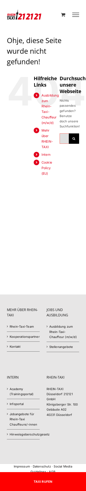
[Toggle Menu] (76, 15)
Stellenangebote (61, 347)
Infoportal (17, 404)
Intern (46, 154)
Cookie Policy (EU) (47, 167)
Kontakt (15, 346)
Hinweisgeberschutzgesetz (23, 434)
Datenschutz (42, 466)
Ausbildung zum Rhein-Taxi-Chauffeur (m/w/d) (63, 332)
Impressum (22, 466)
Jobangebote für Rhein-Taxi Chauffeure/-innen (23, 419)
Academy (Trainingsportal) (21, 391)
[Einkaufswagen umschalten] (63, 14)
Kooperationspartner (23, 336)
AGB (52, 471)
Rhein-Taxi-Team (22, 326)
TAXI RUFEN (43, 481)
